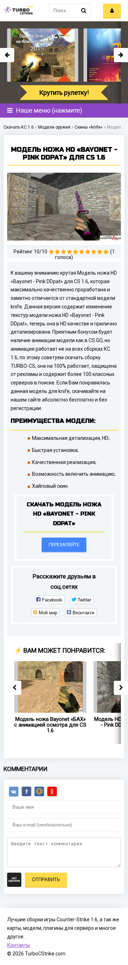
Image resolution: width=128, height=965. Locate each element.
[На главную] (18, 10)
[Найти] (83, 11)
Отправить (46, 879)
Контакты (18, 945)
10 (106, 252)
